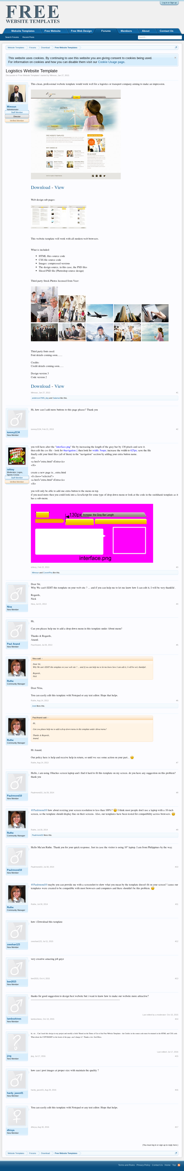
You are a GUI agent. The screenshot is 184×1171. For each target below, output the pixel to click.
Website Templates (22, 30)
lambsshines (14, 1018)
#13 (176, 978)
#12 (176, 941)
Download (40, 187)
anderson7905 (38, 398)
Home (168, 1165)
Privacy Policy (143, 1165)
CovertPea (47, 573)
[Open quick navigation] (176, 47)
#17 (176, 1127)
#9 (177, 830)
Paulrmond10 (14, 795)
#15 (176, 1056)
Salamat (56, 398)
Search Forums (12, 37)
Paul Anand (13, 644)
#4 (177, 604)
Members (126, 30)
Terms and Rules (126, 1165)
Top (174, 1165)
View (59, 187)
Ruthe (10, 681)
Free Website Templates (29, 75)
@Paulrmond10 (39, 810)
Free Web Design (81, 30)
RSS (179, 1165)
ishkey (10, 469)
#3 (177, 567)
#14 (176, 1019)
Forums (106, 30)
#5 (177, 645)
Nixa (9, 606)
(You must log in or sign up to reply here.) (160, 1145)
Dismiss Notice (175, 57)
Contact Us (166, 30)
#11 (176, 904)
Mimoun (53, 75)
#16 (176, 1090)
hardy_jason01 (15, 1093)
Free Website (53, 30)
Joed (34, 706)
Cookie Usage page (111, 62)
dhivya (10, 1130)
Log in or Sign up (169, 3)
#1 (177, 393)
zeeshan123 (13, 944)
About (146, 30)
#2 (177, 429)
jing (47, 398)
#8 (177, 792)
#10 (176, 867)
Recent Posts (28, 37)
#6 (177, 700)
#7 (177, 763)
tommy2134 (13, 432)
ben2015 (11, 981)
